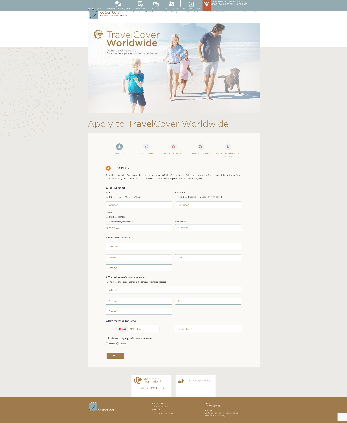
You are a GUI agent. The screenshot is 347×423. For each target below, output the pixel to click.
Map (222, 415)
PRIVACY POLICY (160, 403)
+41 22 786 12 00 (151, 388)
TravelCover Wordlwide (192, 12)
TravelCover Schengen (169, 12)
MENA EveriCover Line (112, 12)
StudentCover (150, 12)
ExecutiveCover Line (133, 12)
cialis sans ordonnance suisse (228, 1)
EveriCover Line (92, 12)
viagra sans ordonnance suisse (229, 4)
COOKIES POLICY (160, 407)
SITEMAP (156, 410)
